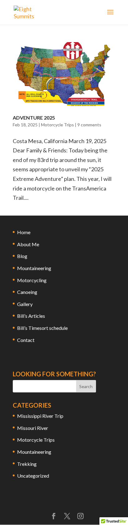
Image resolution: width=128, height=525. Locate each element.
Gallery (25, 304)
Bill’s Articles (31, 316)
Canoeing (27, 292)
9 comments (89, 124)
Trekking (27, 464)
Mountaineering (34, 268)
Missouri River (32, 428)
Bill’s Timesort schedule (42, 328)
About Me (28, 244)
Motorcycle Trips (57, 124)
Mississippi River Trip (40, 416)
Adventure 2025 (34, 117)
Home (23, 232)
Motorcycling (32, 280)
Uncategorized (33, 476)
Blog (22, 256)
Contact (25, 340)
